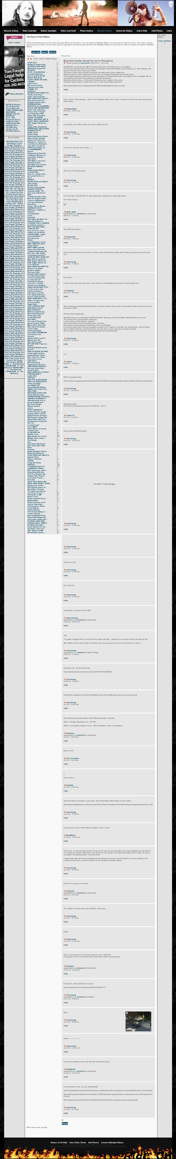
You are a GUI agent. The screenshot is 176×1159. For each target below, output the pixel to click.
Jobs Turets (32, 183)
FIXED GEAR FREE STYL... (39, 287)
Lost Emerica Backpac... (38, 144)
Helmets (31, 212)
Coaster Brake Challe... (37, 414)
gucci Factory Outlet (36, 323)
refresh (53, 52)
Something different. (36, 472)
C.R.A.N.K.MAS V (35, 236)
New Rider (32, 319)
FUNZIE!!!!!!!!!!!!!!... (35, 131)
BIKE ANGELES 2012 (36, 244)
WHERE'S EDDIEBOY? (37, 398)
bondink (70, 785)
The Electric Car (34, 334)
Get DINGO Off (34, 385)
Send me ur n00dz (35, 268)
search (45, 52)
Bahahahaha (33, 500)
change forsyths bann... (37, 197)
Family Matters (34, 510)
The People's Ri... (13, 106)
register (17, 42)
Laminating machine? (37, 255)
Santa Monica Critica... (37, 355)
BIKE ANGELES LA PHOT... (39, 372)
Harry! (30, 125)
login (10, 42)
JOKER (31, 461)
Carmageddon (33, 214)
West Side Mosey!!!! (36, 314)
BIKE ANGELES (34, 310)
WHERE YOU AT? (13, 114)
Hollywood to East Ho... (37, 153)
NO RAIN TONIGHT (35, 166)
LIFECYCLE (32, 83)
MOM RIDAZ (11, 112)
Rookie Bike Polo (35, 78)
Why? (30, 195)
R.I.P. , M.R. (10, 118)
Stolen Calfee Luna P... (37, 338)
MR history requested (36, 68)
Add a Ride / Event (77, 1143)
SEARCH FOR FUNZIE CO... (39, 93)
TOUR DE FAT (33, 229)
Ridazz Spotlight (48, 31)
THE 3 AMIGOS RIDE (36, 306)
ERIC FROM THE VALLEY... (39, 98)
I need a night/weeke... (37, 200)
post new (36, 52)
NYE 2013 (32, 159)
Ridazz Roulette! (16, 94)
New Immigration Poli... (37, 515)
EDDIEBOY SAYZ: (35, 208)
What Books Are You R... (38, 436)
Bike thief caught (35, 342)
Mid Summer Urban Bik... (38, 417)
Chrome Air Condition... (37, 285)
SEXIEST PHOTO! (35, 189)
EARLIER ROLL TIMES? (37, 523)
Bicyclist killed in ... (36, 221)
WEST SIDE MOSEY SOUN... (39, 483)
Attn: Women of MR (35, 531)
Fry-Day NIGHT (17, 190)
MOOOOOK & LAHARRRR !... (39, 106)
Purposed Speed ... (14, 120)
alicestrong (71, 132)
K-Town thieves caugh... (37, 412)
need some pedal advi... (38, 519)
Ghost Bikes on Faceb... (38, 429)
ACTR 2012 (32, 63)
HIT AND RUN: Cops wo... (38, 344)
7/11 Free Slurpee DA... (37, 474)
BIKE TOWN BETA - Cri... (38, 298)
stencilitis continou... (36, 157)
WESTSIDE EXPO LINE (37, 393)
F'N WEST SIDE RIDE (36, 521)
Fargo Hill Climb (34, 463)
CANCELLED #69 (13, 123)
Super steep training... (37, 97)
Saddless (31, 91)
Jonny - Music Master (36, 206)
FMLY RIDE (32, 391)
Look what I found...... (36, 478)
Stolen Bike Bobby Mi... (37, 517)
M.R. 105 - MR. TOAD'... (37, 253)
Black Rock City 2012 (37, 325)
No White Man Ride (35, 525)
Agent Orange (72, 618)
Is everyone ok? (34, 280)
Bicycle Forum (104, 31)
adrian (69, 361)
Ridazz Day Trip (34, 340)
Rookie (30, 346)
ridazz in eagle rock (36, 300)
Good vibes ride (34, 315)
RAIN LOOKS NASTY (36, 170)
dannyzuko (71, 237)
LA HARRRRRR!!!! (35, 149)
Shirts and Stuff (68, 31)
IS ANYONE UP (34, 432)
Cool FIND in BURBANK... (38, 332)
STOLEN (31, 378)
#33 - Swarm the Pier (14, 192)
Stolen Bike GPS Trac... (37, 419)
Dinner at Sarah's (35, 459)
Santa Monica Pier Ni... (37, 527)
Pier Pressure (33, 238)
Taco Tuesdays (12, 200)
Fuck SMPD (32, 427)
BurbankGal (71, 109)
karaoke (31, 449)
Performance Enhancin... (38, 421)
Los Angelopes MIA (36, 114)
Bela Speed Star (14, 195)
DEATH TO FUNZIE (35, 117)
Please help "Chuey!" (37, 112)
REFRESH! (10, 116)
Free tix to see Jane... (37, 231)
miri (29, 442)
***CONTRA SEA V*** (36, 466)
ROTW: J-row (33, 434)
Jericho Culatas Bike (36, 278)
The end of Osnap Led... (37, 321)
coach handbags (34, 331)
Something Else (12, 141)
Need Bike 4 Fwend (36, 489)
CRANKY (31, 82)
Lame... (31, 215)
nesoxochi (85, 63)
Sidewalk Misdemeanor (37, 348)
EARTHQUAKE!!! (34, 374)
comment (80, 214)
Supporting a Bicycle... (37, 365)
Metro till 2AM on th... (36, 453)
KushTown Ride (34, 163)
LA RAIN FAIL (33, 172)
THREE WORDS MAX (14, 110)
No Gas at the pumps (36, 187)
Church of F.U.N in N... (37, 140)
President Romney (35, 74)
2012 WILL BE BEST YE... (38, 219)
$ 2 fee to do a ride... (36, 289)
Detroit (30, 151)
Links (169, 31)
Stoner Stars (33, 246)
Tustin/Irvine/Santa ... (36, 282)
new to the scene (35, 359)
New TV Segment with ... (38, 198)
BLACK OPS (33, 185)
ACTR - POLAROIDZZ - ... (38, 72)
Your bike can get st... (37, 146)
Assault (31, 336)
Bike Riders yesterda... (37, 259)
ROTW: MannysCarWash (38, 182)
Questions (32, 204)
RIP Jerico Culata (35, 85)
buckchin (31, 217)
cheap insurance (35, 291)
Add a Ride (142, 31)
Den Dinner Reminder (36, 444)
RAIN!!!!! (31, 180)
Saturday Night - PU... (36, 191)
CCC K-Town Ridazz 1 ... (37, 512)
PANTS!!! (31, 465)
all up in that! (33, 370)
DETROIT (31, 70)
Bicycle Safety (11, 31)
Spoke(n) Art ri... (12, 125)
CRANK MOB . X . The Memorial (14, 363)
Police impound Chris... (37, 498)
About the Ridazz (124, 31)
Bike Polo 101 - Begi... (37, 357)
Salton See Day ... (13, 121)
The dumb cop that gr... (37, 491)
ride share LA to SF (36, 293)
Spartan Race (33, 457)
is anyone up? (33, 425)
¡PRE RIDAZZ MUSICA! (37, 366)
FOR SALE (32, 361)
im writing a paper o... (37, 225)
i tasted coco (33, 431)
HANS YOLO (33, 132)
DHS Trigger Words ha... (37, 123)
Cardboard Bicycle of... (37, 155)
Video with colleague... (37, 110)
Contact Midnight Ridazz (112, 1143)
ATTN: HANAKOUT (35, 410)
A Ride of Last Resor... (37, 232)
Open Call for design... (37, 138)
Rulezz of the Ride (59, 1143)
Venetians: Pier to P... (36, 529)
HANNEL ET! (33, 89)
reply (66, 89)
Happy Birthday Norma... (38, 451)
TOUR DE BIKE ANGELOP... (39, 257)
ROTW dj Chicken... (14, 104)
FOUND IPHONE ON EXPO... (39, 397)
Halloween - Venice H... (37, 142)
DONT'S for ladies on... (37, 148)
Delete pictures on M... (37, 502)
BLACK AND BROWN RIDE (38, 108)
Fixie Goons (14, 358)
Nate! (30, 448)
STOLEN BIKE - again (36, 234)
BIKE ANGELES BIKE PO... (39, 266)
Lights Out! (32, 376)
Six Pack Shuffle (34, 404)
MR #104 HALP (34, 363)
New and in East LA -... (37, 100)
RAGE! (30, 240)
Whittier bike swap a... (37, 438)
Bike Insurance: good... (37, 470)
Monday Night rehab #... (37, 274)
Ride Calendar (30, 31)
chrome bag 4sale (35, 504)
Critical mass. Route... (37, 506)
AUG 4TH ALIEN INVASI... (38, 380)
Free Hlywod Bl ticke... (37, 295)
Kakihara (70, 733)
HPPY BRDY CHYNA (36, 248)
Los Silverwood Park (36, 276)
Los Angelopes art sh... (37, 242)
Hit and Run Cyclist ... (37, 532)
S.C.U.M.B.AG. (33, 265)
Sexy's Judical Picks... (37, 297)
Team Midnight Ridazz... (37, 387)
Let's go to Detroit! (35, 202)
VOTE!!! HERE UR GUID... (38, 80)
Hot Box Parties (12, 194)
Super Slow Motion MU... (38, 482)
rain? (30, 178)
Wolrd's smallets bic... (37, 312)
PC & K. (31, 349)
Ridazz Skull (33, 134)
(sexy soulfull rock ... (36, 402)
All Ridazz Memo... (13, 131)
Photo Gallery (86, 31)
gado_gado (71, 212)
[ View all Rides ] (164, 42)
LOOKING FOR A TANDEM (38, 223)
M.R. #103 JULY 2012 (36, 446)
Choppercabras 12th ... (37, 102)
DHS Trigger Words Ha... (38, 261)
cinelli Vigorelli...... (35, 514)
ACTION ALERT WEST (37, 66)
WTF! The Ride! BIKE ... (37, 227)
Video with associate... (37, 115)
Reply (64, 1123)
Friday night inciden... (37, 353)
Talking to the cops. (36, 87)
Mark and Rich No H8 (36, 76)
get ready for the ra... (36, 176)
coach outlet (33, 329)
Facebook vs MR (34, 495)
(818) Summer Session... (38, 415)
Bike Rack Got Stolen (36, 327)
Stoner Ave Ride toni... (37, 249)
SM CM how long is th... (37, 487)
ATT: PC (31, 423)
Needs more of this (35, 485)
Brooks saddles (34, 270)
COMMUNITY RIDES (36, 468)
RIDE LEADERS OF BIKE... (39, 351)
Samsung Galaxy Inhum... (38, 136)
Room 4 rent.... (34, 497)
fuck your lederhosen (36, 193)
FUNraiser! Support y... (37, 210)
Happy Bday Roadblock (37, 127)
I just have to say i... (36, 493)
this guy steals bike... (37, 368)
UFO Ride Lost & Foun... (37, 165)
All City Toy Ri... (12, 129)
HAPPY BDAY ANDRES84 (38, 121)
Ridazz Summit (34, 406)
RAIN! (30, 168)
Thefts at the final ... (36, 95)
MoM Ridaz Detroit (35, 308)
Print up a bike (34, 272)
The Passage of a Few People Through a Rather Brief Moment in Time (14, 145)
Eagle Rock (32, 304)
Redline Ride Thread (36, 476)
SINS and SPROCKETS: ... (38, 382)
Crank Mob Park (34, 317)
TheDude (70, 291)
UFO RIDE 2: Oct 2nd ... (37, 161)
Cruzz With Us (33, 508)
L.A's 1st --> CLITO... (36, 283)
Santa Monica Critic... (36, 395)
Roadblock (71, 835)
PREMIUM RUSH (34, 104)
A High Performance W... (38, 251)
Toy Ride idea (11, 127)
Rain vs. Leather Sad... (37, 174)
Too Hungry (32, 440)
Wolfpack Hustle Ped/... (37, 65)
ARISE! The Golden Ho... (38, 389)
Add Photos (157, 31)
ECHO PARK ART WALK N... (39, 455)
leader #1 (70, 415)
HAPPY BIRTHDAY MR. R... (39, 119)
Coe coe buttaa (73, 758)
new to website (34, 302)
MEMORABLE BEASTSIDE (38, 129)
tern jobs (31, 480)
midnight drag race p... (37, 400)
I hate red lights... (35, 383)
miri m (30, 408)
